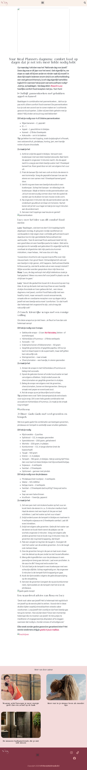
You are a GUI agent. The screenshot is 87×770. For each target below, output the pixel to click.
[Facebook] (74, 758)
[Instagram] (71, 752)
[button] (43, 2)
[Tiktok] (77, 752)
